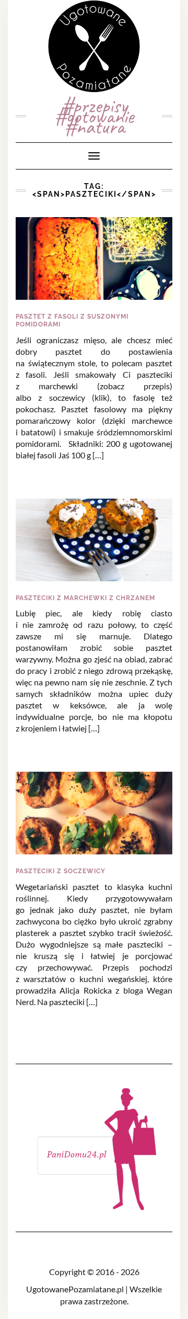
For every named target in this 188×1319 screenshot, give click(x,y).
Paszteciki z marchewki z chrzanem (85, 598)
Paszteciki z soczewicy (60, 871)
